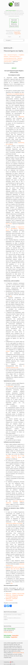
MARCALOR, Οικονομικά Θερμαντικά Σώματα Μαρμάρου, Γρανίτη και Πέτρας (13, 60)
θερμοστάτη (21, 116)
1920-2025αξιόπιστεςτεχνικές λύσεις (14, 23)
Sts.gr (14, 4)
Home (5, 54)
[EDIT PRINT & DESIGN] (12, 662)
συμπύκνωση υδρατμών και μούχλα (14, 523)
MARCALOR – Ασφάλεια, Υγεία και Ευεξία (15, 593)
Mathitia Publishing (8, 632)
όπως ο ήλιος (9, 223)
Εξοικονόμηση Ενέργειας (15, 56)
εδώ (11, 296)
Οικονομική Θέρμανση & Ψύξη (10, 58)
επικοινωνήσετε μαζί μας (18, 652)
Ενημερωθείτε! (17, 32)
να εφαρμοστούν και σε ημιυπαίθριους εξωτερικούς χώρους (15, 228)
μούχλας (8, 351)
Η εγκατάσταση (9, 386)
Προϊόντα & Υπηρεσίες (12, 54)
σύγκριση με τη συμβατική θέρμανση (15, 94)
